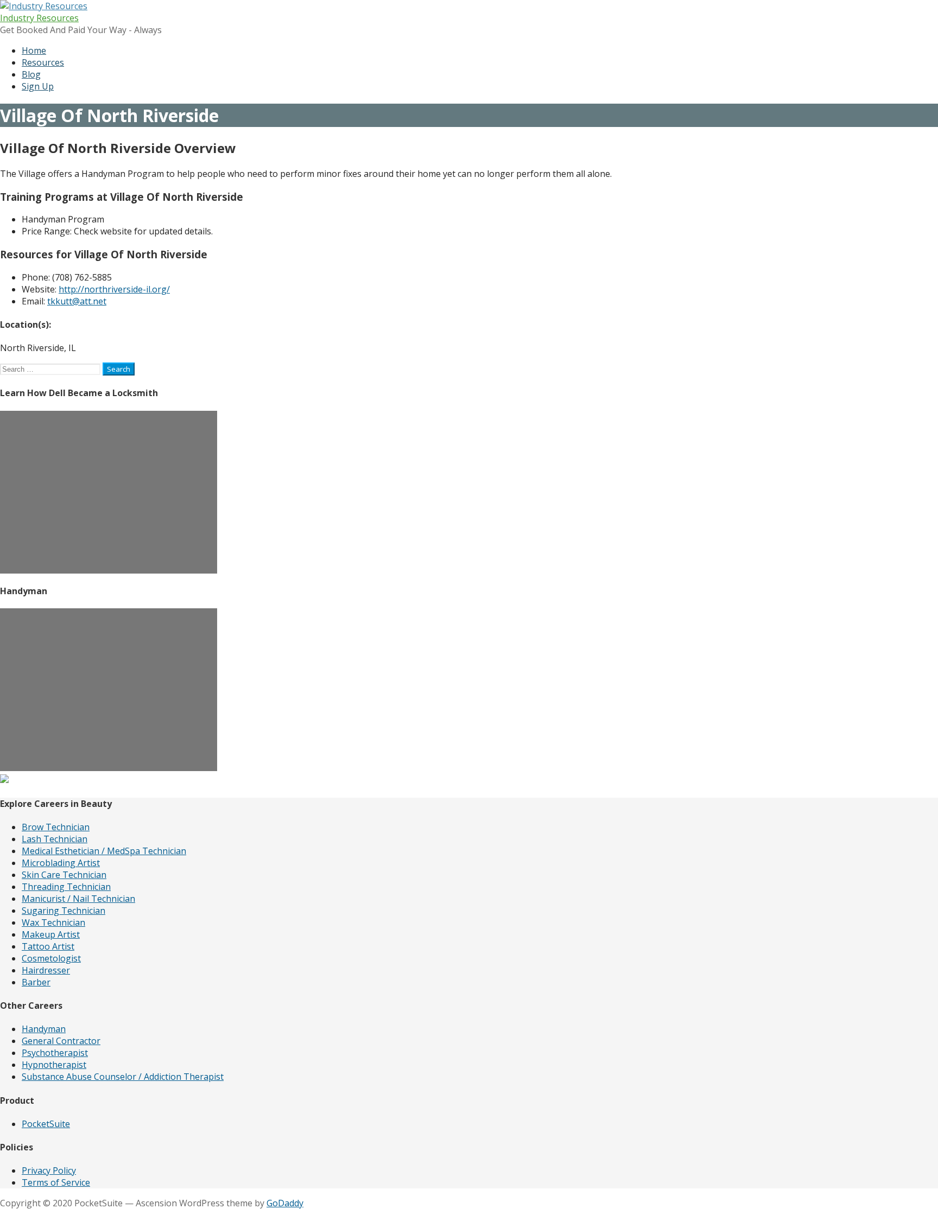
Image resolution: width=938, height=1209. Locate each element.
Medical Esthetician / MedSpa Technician (104, 851)
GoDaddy (285, 1203)
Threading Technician (66, 887)
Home (34, 50)
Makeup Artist (51, 934)
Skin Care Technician (64, 875)
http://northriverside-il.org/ (114, 289)
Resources (43, 62)
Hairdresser (46, 970)
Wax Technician (53, 922)
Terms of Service (56, 1182)
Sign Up (38, 86)
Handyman (44, 1029)
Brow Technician (56, 827)
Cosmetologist (51, 958)
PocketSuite (46, 1124)
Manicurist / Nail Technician (78, 899)
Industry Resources (39, 18)
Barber (36, 982)
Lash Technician (54, 839)
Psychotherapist (55, 1053)
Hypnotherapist (54, 1065)
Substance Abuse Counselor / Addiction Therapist (123, 1077)
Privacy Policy (49, 1170)
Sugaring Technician (63, 911)
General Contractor (61, 1041)
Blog (31, 74)
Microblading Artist (61, 863)
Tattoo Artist (48, 946)
